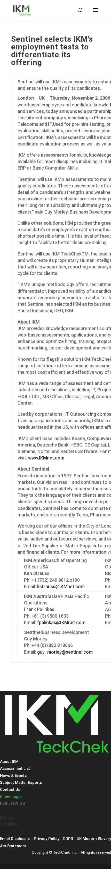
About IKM (9, 761)
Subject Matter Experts (21, 782)
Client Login (11, 796)
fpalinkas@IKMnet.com (61, 622)
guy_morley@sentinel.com (65, 652)
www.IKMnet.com (46, 458)
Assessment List (15, 768)
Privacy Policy (46, 838)
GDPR (68, 838)
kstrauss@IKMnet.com (61, 586)
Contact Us (10, 789)
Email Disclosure (15, 838)
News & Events (13, 775)
